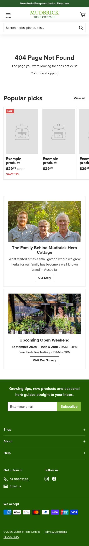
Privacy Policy (11, 537)
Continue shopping (44, 73)
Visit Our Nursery (44, 360)
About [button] (8, 441)
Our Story (44, 278)
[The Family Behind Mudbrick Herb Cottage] (44, 221)
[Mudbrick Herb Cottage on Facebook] (54, 478)
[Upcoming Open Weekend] (44, 314)
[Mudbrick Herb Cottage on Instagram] (46, 478)
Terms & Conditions (55, 532)
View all (79, 98)
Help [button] (7, 453)
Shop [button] (7, 429)
